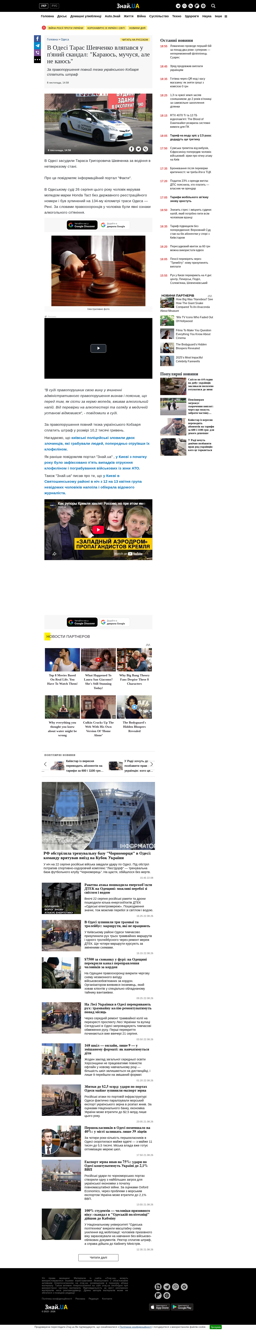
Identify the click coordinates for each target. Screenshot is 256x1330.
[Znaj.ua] (128, 6)
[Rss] (190, 6)
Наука (206, 16)
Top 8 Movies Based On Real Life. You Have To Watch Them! (62, 680)
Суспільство (159, 16)
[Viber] (184, 6)
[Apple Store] (160, 1306)
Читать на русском (135, 39)
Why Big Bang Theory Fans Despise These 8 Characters (134, 680)
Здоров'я (192, 16)
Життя (129, 16)
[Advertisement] (98, 588)
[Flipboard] (197, 6)
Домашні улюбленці (85, 16)
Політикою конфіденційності (136, 1326)
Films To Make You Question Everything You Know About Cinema (193, 334)
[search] (213, 5)
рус (54, 5)
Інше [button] (219, 16)
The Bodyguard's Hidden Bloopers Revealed (134, 727)
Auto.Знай (112, 16)
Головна (47, 16)
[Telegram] (178, 6)
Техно (176, 16)
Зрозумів (216, 1327)
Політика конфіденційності (57, 1298)
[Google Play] (182, 1306)
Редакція (94, 1298)
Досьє (62, 16)
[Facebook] (37, 38)
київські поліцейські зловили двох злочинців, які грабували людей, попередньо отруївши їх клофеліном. (97, 443)
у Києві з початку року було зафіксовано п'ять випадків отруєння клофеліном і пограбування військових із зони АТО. (95, 462)
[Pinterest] (203, 6)
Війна (141, 16)
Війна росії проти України (66, 28)
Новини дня (137, 28)
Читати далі (98, 1257)
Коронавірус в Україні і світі (106, 28)
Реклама (80, 1298)
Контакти (107, 1298)
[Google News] (184, 1286)
